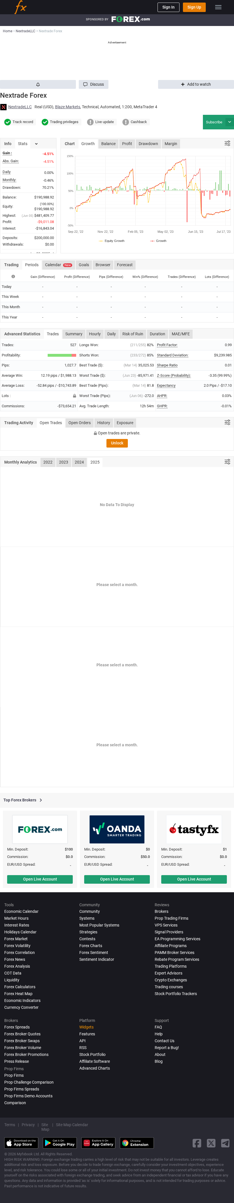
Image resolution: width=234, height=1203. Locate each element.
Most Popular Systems (99, 925)
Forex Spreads (17, 1027)
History (103, 422)
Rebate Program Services (177, 959)
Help (159, 1034)
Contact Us (164, 1040)
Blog (159, 1061)
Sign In (168, 7)
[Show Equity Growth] (112, 240)
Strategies (88, 932)
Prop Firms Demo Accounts (28, 1096)
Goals (84, 264)
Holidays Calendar (20, 932)
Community (89, 911)
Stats (22, 143)
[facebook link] (197, 1143)
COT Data (12, 973)
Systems (86, 918)
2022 (48, 462)
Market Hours (16, 918)
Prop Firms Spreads (21, 1089)
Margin (171, 143)
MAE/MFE (181, 334)
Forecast (125, 264)
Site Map (45, 1127)
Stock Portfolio (92, 1054)
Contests (87, 939)
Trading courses (169, 987)
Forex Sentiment (93, 952)
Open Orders (79, 422)
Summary (73, 334)
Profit (127, 143)
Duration (157, 334)
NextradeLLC (20, 107)
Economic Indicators (22, 1000)
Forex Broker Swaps (22, 1040)
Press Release (16, 1061)
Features (87, 1034)
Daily (111, 334)
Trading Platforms (171, 966)
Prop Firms (14, 1075)
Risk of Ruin (132, 334)
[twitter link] (211, 1143)
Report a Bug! (167, 1047)
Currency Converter (21, 1007)
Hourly (95, 334)
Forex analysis (17, 966)
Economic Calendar (21, 911)
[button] (93, 84)
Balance (108, 143)
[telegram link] (225, 1143)
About (160, 1054)
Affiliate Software (94, 1061)
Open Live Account (40, 879)
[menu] (218, 7)
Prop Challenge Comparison (29, 1082)
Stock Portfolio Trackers (176, 993)
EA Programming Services (177, 939)
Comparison (15, 1102)
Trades (53, 334)
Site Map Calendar (72, 1124)
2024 (79, 462)
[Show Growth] (158, 240)
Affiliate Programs (171, 945)
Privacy (28, 1124)
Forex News (14, 959)
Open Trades (51, 422)
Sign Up (194, 7)
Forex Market (16, 939)
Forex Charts (90, 945)
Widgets (86, 1027)
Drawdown (148, 143)
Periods (32, 264)
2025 (95, 462)
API (82, 1040)
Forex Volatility (17, 945)
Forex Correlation (19, 952)
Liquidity (11, 980)
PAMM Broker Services (174, 952)
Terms (9, 1124)
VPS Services (166, 925)
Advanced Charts (94, 1068)
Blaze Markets (67, 107)
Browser (103, 264)
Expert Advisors (168, 973)
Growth (88, 143)
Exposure (125, 422)
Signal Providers (169, 932)
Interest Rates (16, 925)
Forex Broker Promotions (26, 1054)
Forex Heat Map (18, 993)
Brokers (161, 911)
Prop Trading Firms (171, 918)
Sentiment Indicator (96, 959)
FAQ (158, 1027)
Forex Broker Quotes (22, 1034)
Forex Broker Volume (22, 1047)
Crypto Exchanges (171, 980)
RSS (82, 1047)
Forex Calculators (19, 987)
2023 (63, 462)
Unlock (117, 443)
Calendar (58, 264)
